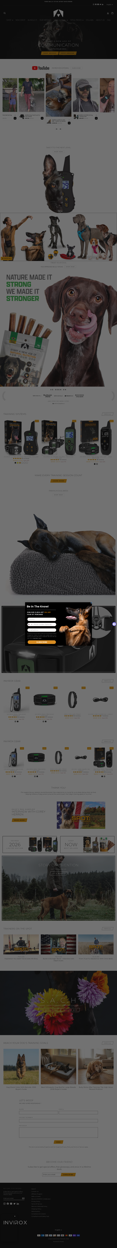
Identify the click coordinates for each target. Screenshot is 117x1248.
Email (29, 627)
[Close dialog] (91, 602)
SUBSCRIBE (41, 642)
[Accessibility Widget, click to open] (114, 624)
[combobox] (30, 624)
